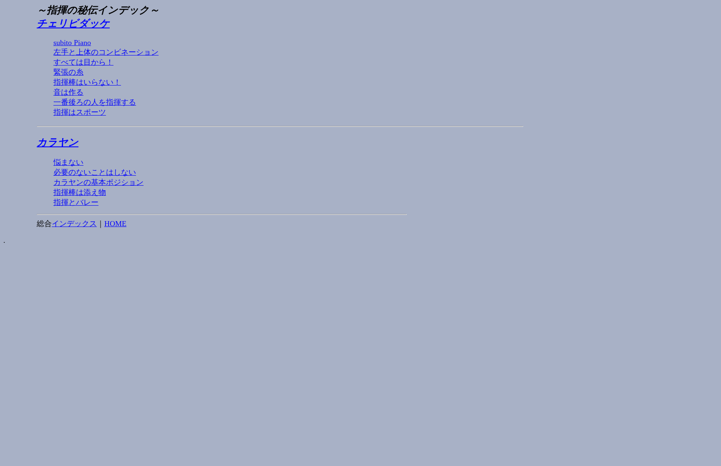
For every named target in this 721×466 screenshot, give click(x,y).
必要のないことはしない (94, 172)
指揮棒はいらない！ (87, 82)
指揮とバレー (75, 202)
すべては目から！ (83, 62)
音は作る (68, 92)
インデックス (74, 223)
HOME (115, 223)
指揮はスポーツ (79, 112)
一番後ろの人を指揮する (94, 102)
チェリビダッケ (73, 23)
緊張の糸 (68, 72)
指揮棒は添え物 (79, 192)
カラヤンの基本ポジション (98, 182)
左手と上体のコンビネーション (106, 52)
